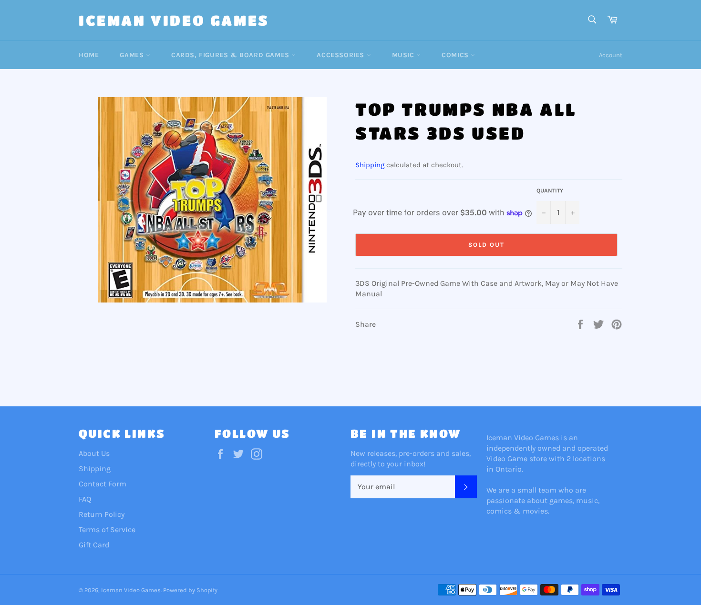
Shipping (369, 165)
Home (89, 55)
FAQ (85, 499)
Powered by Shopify (190, 590)
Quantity (549, 190)
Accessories (341, 55)
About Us (94, 453)
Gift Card (94, 544)
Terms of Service (107, 529)
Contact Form (102, 483)
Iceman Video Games (174, 20)
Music (404, 55)
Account (610, 55)
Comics (456, 55)
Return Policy (101, 514)
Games (133, 55)
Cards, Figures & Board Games (231, 55)
